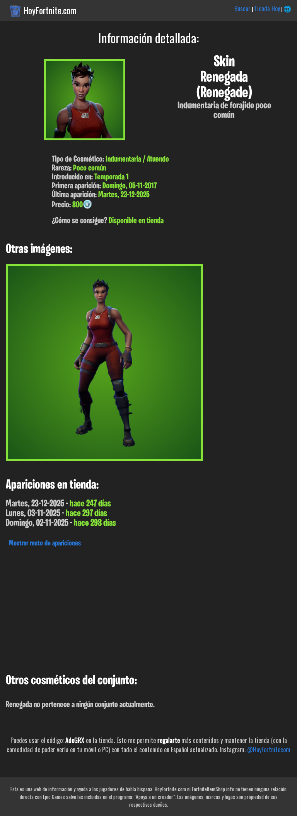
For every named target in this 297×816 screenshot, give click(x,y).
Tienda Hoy (267, 8)
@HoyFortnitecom (268, 749)
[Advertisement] (148, 608)
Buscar (242, 8)
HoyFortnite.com (50, 10)
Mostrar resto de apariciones (45, 543)
